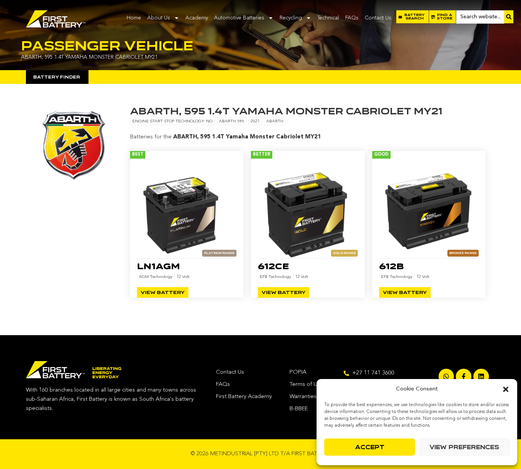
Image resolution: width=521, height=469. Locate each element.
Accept (369, 447)
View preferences (464, 447)
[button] (506, 389)
